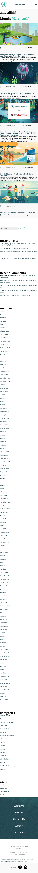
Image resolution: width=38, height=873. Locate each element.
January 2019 (4, 602)
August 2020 (4, 552)
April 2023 (3, 445)
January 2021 (4, 535)
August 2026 (4, 311)
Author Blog (4, 719)
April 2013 (3, 696)
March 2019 (3, 599)
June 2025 (3, 358)
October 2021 (4, 505)
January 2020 (4, 572)
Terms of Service (18, 862)
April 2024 (3, 405)
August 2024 (4, 391)
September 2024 (5, 388)
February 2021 (4, 532)
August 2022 (4, 472)
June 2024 (3, 398)
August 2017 (3, 629)
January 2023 (4, 455)
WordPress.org (4, 795)
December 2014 (4, 690)
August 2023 (4, 432)
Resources (3, 756)
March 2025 (3, 368)
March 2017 (3, 646)
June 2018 (3, 616)
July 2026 (2, 314)
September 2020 (5, 549)
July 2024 (2, 395)
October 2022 (4, 465)
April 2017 (3, 643)
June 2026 (3, 317)
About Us (19, 805)
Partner (19, 832)
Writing (2, 769)
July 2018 (2, 613)
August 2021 (4, 512)
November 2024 (5, 381)
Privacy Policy (5, 862)
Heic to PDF (3, 285)
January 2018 (4, 626)
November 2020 (5, 542)
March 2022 (3, 488)
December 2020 (5, 539)
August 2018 (4, 609)
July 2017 (2, 633)
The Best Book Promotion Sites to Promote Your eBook (17, 213)
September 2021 (5, 509)
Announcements (5, 715)
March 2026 (3, 328)
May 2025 (3, 361)
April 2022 (3, 485)
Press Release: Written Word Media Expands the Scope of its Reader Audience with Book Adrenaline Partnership (18, 133)
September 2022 (5, 468)
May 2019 (3, 596)
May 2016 (3, 669)
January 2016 (4, 680)
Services (2, 762)
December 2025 (5, 338)
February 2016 (4, 676)
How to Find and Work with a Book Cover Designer (16, 175)
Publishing (3, 752)
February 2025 (4, 371)
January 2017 (4, 649)
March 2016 (3, 673)
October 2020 (4, 545)
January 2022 (4, 495)
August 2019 (3, 586)
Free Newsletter (20, 4)
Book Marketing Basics (7, 722)
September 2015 (5, 683)
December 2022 (5, 458)
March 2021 (3, 529)
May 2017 (3, 639)
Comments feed (5, 791)
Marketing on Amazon (7, 735)
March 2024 (3, 408)
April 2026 (3, 324)
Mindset (2, 739)
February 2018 (4, 623)
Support (19, 825)
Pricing (2, 746)
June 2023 (3, 438)
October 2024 (4, 385)
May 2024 (3, 401)
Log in (2, 785)
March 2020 (3, 569)
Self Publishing (4, 759)
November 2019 (5, 579)
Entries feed (3, 788)
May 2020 (3, 562)
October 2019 (4, 582)
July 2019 (2, 589)
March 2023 (3, 448)
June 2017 (3, 636)
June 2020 (3, 559)
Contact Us (19, 819)
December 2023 (5, 418)
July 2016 (2, 663)
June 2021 (3, 519)
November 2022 (5, 462)
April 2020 (3, 566)
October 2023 (4, 425)
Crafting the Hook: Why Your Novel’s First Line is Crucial (17, 94)
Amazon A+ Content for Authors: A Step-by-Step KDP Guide (18, 251)
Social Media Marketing (7, 766)
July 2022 (2, 475)
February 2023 (4, 452)
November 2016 (5, 653)
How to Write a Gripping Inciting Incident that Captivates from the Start (17, 55)
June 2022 (3, 478)
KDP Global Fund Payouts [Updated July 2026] (14, 248)
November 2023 (5, 421)
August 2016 (3, 659)
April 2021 (3, 525)
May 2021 (3, 522)
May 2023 (3, 442)
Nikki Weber (4, 280)
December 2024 (5, 378)
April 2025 (3, 364)
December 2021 (5, 498)
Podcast (2, 742)
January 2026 (4, 334)
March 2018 (3, 619)
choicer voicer (4, 290)
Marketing (3, 732)
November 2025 (5, 341)
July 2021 (2, 515)
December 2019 (4, 576)
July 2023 (2, 435)
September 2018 (5, 606)
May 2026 (3, 321)
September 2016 (5, 656)
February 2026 (4, 331)
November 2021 (5, 502)
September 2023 (5, 428)
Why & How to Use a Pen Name (21, 295)
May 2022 (3, 482)
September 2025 (5, 348)
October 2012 (4, 700)
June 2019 (3, 592)
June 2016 (3, 666)
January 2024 (4, 415)
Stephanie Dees (4, 295)
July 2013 (2, 693)
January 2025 (4, 375)
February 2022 (4, 492)
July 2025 (2, 354)
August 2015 (4, 686)
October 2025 (4, 344)
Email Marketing (5, 729)
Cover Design (4, 725)
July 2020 (2, 556)
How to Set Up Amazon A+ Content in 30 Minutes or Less (17, 255)
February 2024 (4, 411)
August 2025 (4, 351)
